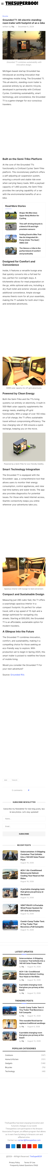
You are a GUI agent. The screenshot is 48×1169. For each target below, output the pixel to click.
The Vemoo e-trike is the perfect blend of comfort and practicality (30, 251)
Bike (5, 780)
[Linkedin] (40, 1146)
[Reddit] (35, 1146)
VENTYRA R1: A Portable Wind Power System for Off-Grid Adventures (31, 908)
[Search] (45, 4)
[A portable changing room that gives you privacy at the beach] (10, 893)
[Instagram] (19, 1146)
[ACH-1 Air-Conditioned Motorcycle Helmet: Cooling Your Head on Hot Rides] (10, 874)
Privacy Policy (14, 1162)
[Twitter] (13, 1146)
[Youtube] (24, 1146)
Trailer (14, 780)
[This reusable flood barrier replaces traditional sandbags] (10, 1024)
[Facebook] (8, 1146)
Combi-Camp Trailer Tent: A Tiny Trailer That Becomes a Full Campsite (32, 924)
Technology (25, 1071)
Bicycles (25, 1067)
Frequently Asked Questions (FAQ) (24, 1165)
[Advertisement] (24, 132)
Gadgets (25, 1063)
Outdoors (25, 1055)
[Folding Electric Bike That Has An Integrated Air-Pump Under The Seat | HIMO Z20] (11, 238)
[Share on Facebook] (32, 790)
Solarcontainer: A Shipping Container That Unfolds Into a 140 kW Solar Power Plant (32, 855)
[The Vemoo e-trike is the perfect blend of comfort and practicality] (11, 251)
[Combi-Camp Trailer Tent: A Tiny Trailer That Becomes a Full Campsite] (10, 925)
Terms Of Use (29, 1162)
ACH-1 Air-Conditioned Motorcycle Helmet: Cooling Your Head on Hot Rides (32, 874)
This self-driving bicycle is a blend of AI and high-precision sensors (30, 226)
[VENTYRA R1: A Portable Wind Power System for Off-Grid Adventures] (10, 909)
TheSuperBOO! (36, 1156)
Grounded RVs (17, 674)
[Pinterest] (29, 1146)
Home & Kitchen (25, 1059)
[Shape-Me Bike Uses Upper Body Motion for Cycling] (11, 215)
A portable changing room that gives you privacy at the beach (32, 892)
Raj (13, 26)
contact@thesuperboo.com (29, 1140)
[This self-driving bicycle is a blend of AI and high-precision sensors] (11, 226)
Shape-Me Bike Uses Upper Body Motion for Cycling (29, 215)
